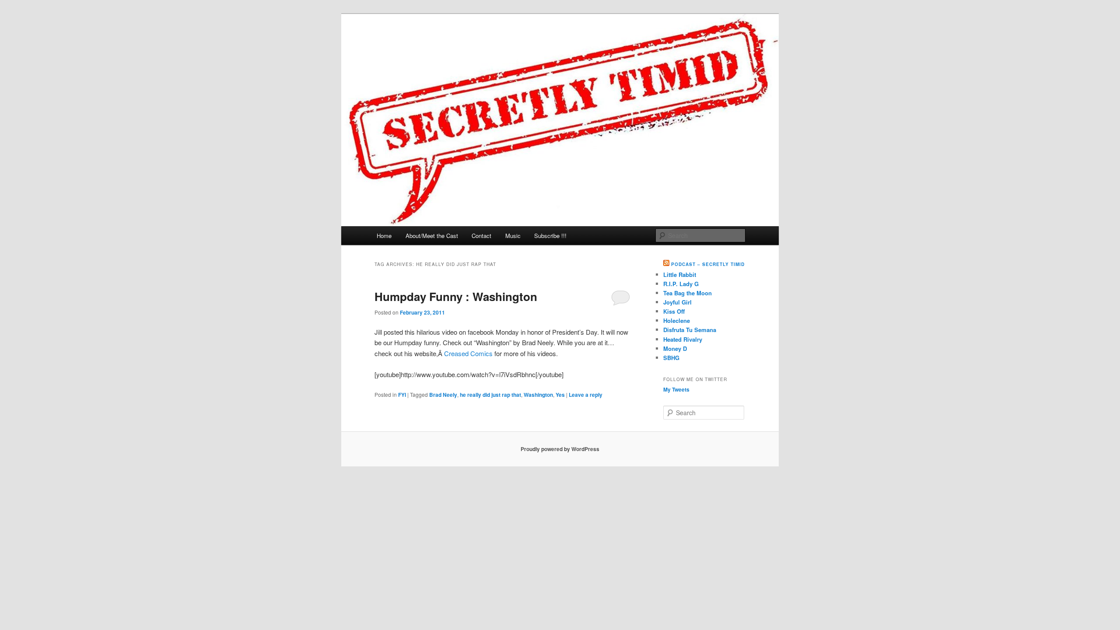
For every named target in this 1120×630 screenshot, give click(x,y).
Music (513, 235)
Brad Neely (443, 395)
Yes (560, 395)
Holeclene (676, 320)
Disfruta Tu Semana (689, 330)
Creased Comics (468, 353)
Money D (675, 348)
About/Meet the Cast (432, 235)
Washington (538, 395)
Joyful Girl (677, 302)
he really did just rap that (490, 395)
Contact (481, 235)
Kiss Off (674, 311)
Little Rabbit (679, 274)
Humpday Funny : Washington (455, 296)
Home (384, 235)
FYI (402, 395)
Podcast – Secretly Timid (708, 264)
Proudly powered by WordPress (560, 449)
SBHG (671, 358)
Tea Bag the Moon (687, 293)
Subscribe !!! (550, 235)
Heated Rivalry (682, 339)
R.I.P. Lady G (681, 284)
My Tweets (676, 389)
